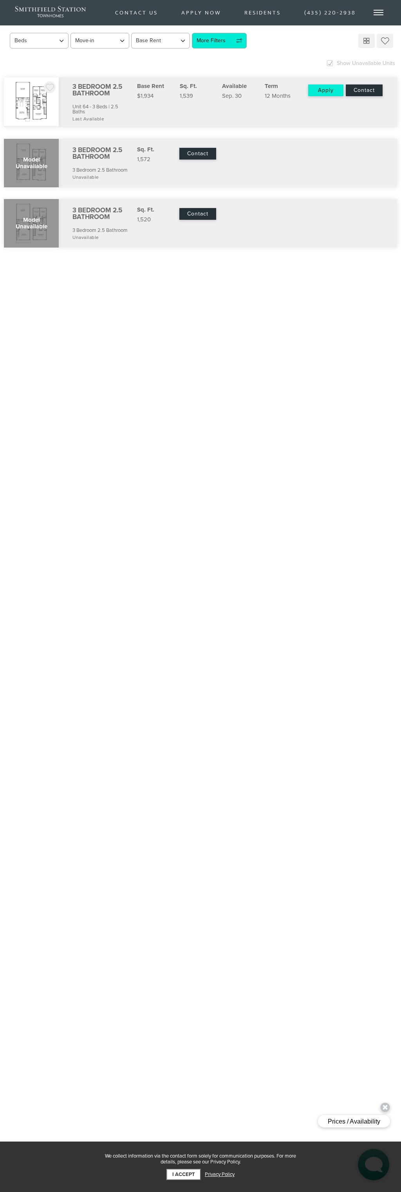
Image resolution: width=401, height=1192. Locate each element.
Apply (326, 90)
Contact (364, 90)
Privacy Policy (220, 1175)
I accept (183, 1174)
